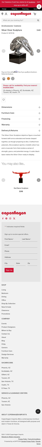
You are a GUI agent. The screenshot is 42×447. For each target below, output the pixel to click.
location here (8, 87)
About (4, 337)
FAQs (4, 344)
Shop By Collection (8, 303)
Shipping (14, 9)
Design (4, 9)
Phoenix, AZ (6, 368)
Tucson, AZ (6, 378)
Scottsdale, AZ (7, 371)
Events (4, 324)
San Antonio (6, 405)
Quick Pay (37, 9)
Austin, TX (5, 385)
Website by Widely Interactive (11, 437)
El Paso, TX (6, 388)
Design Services (8, 354)
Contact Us (6, 334)
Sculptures (17, 26)
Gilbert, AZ (5, 374)
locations (32, 2)
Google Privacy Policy (28, 441)
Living (4, 290)
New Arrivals (6, 307)
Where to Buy (6, 330)
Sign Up (9, 270)
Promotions (6, 314)
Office (4, 300)
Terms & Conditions (34, 439)
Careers (4, 347)
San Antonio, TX (7, 381)
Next (38, 50)
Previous (4, 50)
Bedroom (5, 293)
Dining (4, 297)
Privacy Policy (22, 439)
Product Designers (8, 327)
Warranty (5, 358)
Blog (3, 341)
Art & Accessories (7, 26)
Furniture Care (7, 351)
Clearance (5, 310)
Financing (25, 9)
